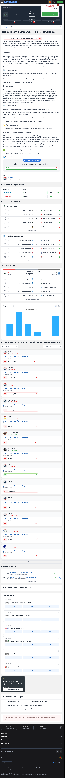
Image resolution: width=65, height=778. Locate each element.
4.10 (5, 458)
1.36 (13, 619)
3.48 (5, 442)
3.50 (32, 632)
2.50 (50, 632)
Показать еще (32, 230)
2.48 (50, 657)
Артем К (10, 177)
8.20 (50, 619)
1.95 (40, 38)
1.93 (45, 192)
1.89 (5, 475)
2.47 (5, 377)
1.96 (50, 644)
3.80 (32, 606)
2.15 (13, 670)
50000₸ (26, 196)
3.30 (32, 644)
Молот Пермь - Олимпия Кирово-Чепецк (21, 572)
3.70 (50, 606)
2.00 (13, 606)
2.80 (13, 632)
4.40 (51, 196)
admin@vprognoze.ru (9, 769)
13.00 (5, 491)
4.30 (51, 192)
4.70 (5, 539)
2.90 (13, 657)
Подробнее (6, 687)
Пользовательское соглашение (9, 776)
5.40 (32, 619)
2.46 (5, 426)
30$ (25, 192)
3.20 (5, 361)
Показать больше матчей (32, 299)
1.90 (45, 196)
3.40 (57, 192)
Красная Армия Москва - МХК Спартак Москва (23, 577)
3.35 (57, 196)
